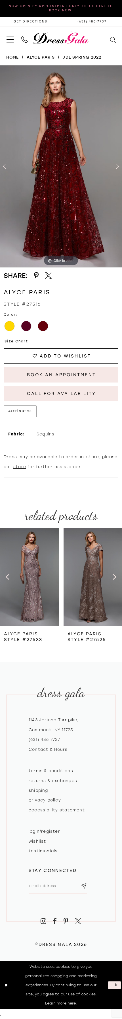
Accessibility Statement (57, 810)
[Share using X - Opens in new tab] (48, 276)
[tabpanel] (61, 166)
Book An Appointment (61, 374)
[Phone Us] (24, 37)
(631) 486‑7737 (44, 739)
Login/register (44, 831)
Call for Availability (61, 393)
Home (12, 57)
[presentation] (29, 577)
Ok (115, 985)
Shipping (38, 790)
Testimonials (43, 851)
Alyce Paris (41, 57)
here (72, 1003)
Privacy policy (45, 800)
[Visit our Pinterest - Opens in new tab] (65, 921)
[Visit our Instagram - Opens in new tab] (44, 921)
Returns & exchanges (53, 780)
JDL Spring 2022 (82, 57)
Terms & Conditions (51, 770)
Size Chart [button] (16, 341)
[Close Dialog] (6, 985)
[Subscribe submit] (83, 886)
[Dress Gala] (61, 38)
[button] (10, 37)
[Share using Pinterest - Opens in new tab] (36, 276)
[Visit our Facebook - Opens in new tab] (55, 921)
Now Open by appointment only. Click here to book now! (61, 8)
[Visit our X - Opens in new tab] (78, 921)
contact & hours (48, 749)
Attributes (20, 411)
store (19, 466)
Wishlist (37, 841)
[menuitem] (10, 37)
